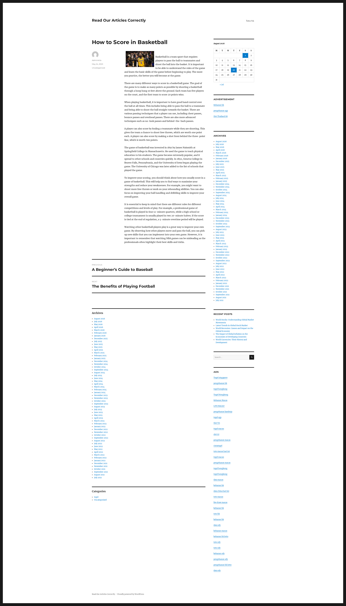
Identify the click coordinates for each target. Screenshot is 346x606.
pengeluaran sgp (221, 111)
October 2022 (100, 435)
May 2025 (98, 347)
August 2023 (99, 407)
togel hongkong (220, 389)
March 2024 (99, 387)
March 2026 (99, 330)
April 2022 (98, 452)
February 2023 (100, 424)
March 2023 (99, 421)
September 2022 (101, 438)
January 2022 (99, 460)
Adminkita (96, 60)
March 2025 (99, 353)
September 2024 (101, 370)
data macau (218, 480)
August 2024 (99, 372)
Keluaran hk (219, 105)
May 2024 (98, 381)
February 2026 (100, 333)
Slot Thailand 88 (221, 116)
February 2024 (100, 390)
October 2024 (100, 367)
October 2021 (99, 469)
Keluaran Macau (220, 400)
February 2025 (100, 355)
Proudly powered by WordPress (130, 594)
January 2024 (99, 392)
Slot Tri (217, 423)
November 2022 (101, 432)
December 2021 (100, 463)
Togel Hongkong (221, 395)
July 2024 (98, 375)
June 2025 (98, 344)
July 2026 (98, 321)
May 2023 (98, 415)
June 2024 (98, 378)
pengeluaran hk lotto (223, 565)
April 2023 (98, 418)
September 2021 (101, 472)
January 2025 (99, 358)
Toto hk (250, 21)
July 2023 (98, 409)
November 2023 (101, 398)
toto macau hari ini (222, 451)
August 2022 (99, 441)
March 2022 (99, 455)
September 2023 (101, 404)
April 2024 (98, 384)
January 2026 (100, 336)
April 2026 (98, 327)
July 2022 (98, 443)
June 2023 (98, 412)
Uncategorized (98, 68)
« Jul (222, 84)
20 (234, 70)
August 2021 (99, 475)
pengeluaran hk (220, 383)
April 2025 (98, 350)
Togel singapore (220, 377)
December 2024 (101, 361)
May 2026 (98, 324)
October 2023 (99, 401)
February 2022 (100, 458)
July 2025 (98, 341)
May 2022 (98, 449)
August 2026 (99, 319)
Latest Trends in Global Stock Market (232, 325)
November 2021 (100, 466)
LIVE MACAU (219, 406)
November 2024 (101, 364)
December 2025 (101, 338)
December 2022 (101, 429)
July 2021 (98, 477)
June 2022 (98, 446)
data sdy (217, 570)
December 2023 (100, 395)
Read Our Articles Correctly (119, 20)
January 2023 (99, 426)
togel (96, 497)
